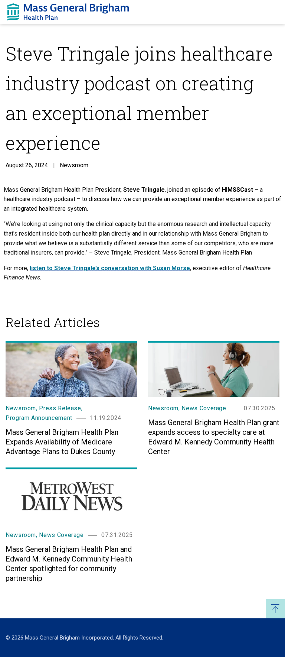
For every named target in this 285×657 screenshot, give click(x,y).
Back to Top (275, 608)
